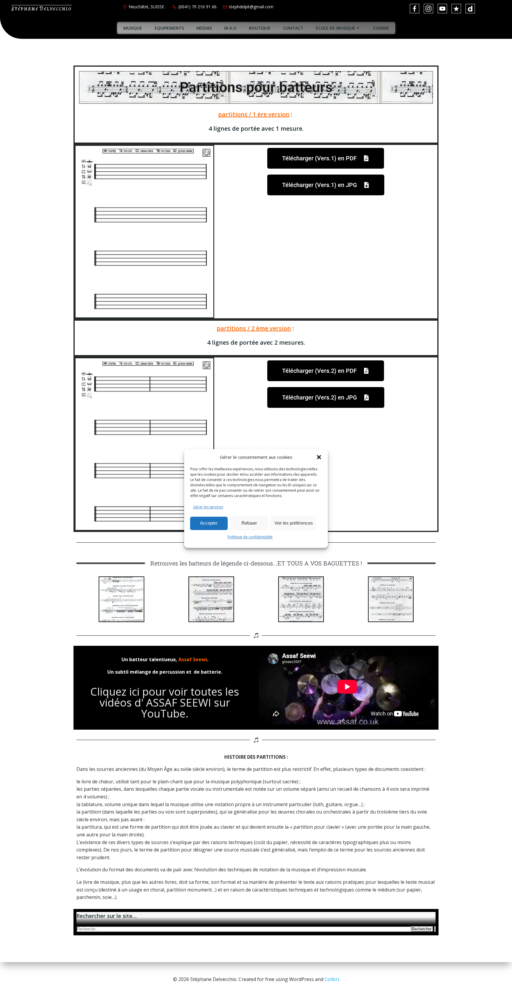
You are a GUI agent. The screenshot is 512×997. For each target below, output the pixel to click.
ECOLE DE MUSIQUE (335, 28)
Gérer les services (208, 506)
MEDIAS (204, 28)
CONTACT (293, 28)
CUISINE (381, 28)
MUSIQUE (132, 28)
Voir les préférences (293, 523)
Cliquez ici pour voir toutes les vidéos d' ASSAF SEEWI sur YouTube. (164, 702)
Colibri (331, 979)
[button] (319, 457)
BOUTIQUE (260, 28)
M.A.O (230, 28)
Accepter (208, 523)
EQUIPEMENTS (169, 28)
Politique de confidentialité (250, 536)
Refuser (249, 523)
